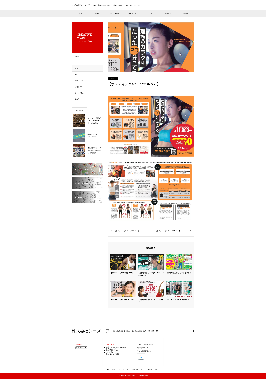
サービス (98, 13)
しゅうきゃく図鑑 (112, 354)
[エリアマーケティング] (87, 174)
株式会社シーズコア (81, 5)
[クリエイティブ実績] (87, 188)
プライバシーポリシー (145, 344)
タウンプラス (79, 93)
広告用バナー (79, 87)
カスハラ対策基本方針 (145, 351)
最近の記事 (79, 110)
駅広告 (77, 99)
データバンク (133, 13)
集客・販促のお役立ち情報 (116, 347)
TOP (80, 13)
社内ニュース (111, 349)
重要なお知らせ (112, 350)
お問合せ (185, 13)
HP (76, 75)
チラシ (77, 68)
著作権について (142, 348)
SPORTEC (109, 352)
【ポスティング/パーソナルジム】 (123, 299)
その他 (77, 56)
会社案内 (168, 13)
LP (75, 62)
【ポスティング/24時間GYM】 (121, 273)
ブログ (150, 13)
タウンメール (79, 81)
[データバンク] (87, 202)
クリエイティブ (115, 13)
